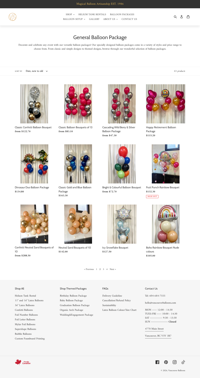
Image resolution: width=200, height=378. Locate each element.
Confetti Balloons (24, 310)
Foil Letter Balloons (25, 319)
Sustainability (109, 305)
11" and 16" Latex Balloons (29, 300)
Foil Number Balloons (26, 315)
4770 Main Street (154, 329)
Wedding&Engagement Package (76, 315)
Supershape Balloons (25, 329)
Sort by (18, 71)
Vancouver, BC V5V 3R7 (158, 336)
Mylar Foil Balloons (25, 324)
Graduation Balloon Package (75, 305)
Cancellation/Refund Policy (116, 300)
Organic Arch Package (71, 310)
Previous (89, 269)
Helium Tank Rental (25, 296)
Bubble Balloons (23, 334)
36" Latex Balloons (24, 305)
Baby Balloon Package (71, 300)
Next (113, 269)
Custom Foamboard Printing (30, 338)
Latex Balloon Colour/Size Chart (119, 310)
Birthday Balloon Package (73, 296)
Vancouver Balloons (176, 371)
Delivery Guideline (112, 296)
